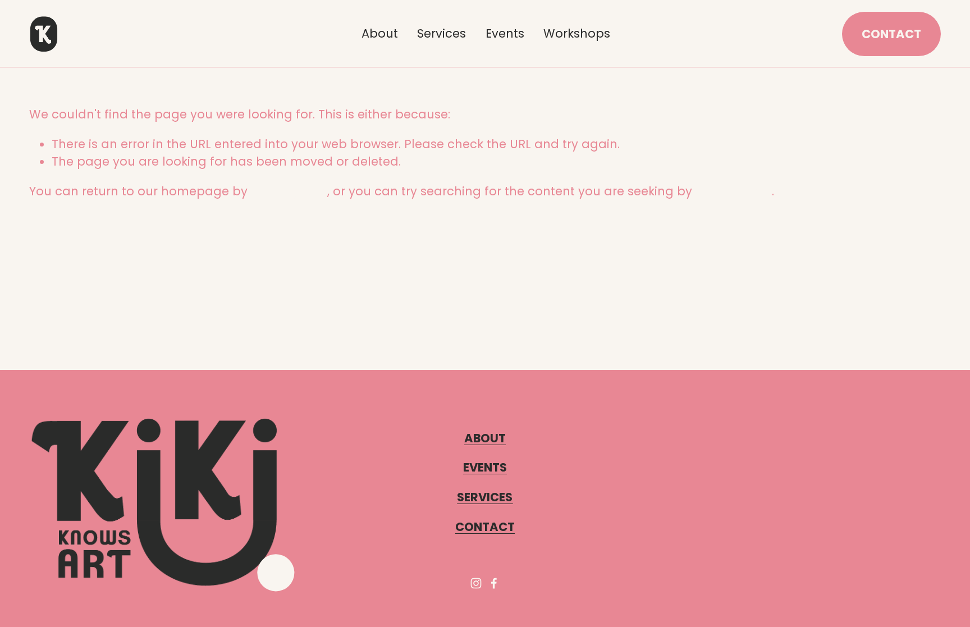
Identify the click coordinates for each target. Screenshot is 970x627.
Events (505, 33)
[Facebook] (494, 583)
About (380, 33)
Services (441, 33)
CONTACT (891, 34)
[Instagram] (476, 583)
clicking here (289, 191)
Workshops (576, 33)
